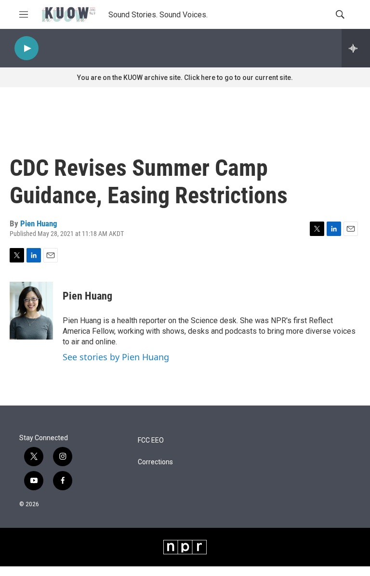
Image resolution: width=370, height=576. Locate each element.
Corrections (155, 462)
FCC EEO (151, 440)
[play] (26, 48)
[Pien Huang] (31, 311)
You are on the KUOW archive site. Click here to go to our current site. (185, 77)
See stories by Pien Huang (116, 357)
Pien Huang (38, 223)
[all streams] (356, 48)
